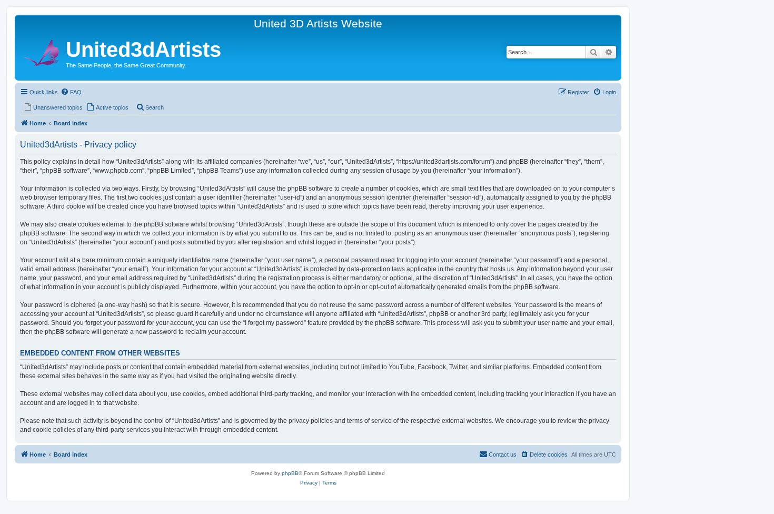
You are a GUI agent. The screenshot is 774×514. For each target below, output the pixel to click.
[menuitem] (71, 92)
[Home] (41, 51)
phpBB (290, 473)
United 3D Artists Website (318, 23)
